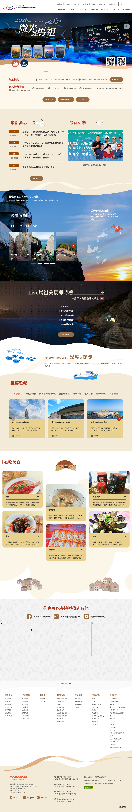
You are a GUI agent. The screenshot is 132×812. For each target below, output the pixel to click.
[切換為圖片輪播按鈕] (15, 63)
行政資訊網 (101, 4)
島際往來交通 (96, 704)
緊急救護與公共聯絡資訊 (117, 714)
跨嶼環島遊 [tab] (101, 393)
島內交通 (95, 707)
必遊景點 (25, 704)
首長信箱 (76, 4)
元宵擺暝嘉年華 (62, 698)
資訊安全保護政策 (100, 777)
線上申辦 (112, 730)
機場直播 (95, 721)
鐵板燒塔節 (60, 721)
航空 (93, 698)
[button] (128, 42)
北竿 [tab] (20, 226)
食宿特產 (104, 9)
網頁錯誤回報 (122, 807)
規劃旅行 (83, 9)
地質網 (93, 4)
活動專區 (8, 713)
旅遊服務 (126, 9)
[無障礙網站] (88, 787)
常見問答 (112, 704)
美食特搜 (78, 698)
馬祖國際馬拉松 (62, 716)
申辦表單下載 (114, 742)
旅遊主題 (25, 710)
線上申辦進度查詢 (115, 739)
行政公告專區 (9, 716)
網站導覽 (59, 4)
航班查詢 (95, 710)
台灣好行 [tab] (18, 393)
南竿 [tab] (27, 226)
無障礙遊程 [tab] (64, 393)
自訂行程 (85, 4)
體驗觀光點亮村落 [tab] (47, 393)
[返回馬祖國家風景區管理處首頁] (20, 7)
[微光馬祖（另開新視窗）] (66, 42)
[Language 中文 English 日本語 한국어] (124, 4)
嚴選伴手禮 (78, 704)
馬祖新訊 (8, 698)
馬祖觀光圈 (111, 4)
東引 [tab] (13, 226)
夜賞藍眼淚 (60, 707)
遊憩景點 (72, 9)
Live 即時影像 (26, 719)
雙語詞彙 (112, 719)
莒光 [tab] (35, 226)
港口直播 (95, 724)
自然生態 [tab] (77, 393)
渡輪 (93, 701)
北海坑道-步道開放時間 (117, 707)
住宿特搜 (78, 707)
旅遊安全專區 (114, 701)
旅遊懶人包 (113, 698)
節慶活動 (94, 9)
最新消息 (62, 9)
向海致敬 (8, 701)
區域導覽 (25, 698)
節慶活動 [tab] (88, 393)
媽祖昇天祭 (60, 701)
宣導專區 (8, 704)
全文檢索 (68, 4)
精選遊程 (43, 698)
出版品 (112, 724)
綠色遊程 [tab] (114, 393)
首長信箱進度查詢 (115, 747)
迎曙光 (59, 704)
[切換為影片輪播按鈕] (24, 63)
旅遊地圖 (25, 713)
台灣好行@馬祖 (97, 716)
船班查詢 (95, 713)
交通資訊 (115, 9)
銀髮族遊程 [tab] (31, 393)
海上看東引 (60, 710)
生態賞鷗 (60, 719)
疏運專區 (8, 710)
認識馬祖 (25, 701)
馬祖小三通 (95, 719)
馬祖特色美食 (79, 701)
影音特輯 (112, 727)
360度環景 (25, 716)
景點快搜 (25, 707)
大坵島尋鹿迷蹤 (62, 713)
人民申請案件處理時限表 (117, 734)
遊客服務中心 (114, 710)
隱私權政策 (88, 777)
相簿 (111, 721)
